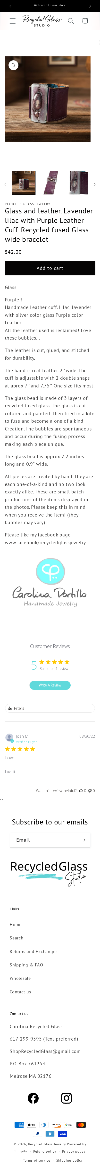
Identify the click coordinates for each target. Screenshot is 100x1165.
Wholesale (20, 978)
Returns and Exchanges (34, 951)
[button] (12, 21)
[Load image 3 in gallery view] (76, 182)
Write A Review (50, 685)
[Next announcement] (90, 6)
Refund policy (44, 1151)
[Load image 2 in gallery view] (49, 182)
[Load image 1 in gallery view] (23, 182)
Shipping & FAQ (26, 965)
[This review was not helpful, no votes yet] (90, 790)
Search (17, 938)
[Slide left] (5, 184)
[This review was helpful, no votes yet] (81, 790)
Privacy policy (73, 1151)
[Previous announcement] (10, 6)
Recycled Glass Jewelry (47, 1144)
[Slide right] (94, 184)
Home (16, 924)
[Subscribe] (83, 840)
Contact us (20, 992)
